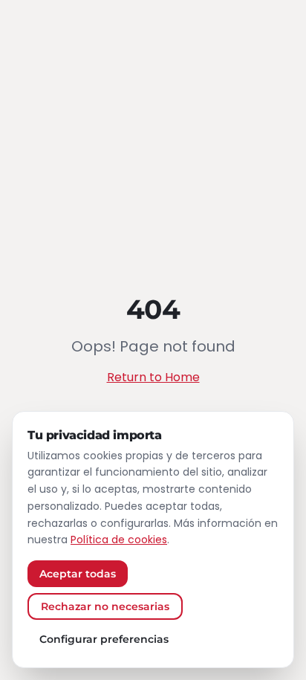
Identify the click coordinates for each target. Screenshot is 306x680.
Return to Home (153, 377)
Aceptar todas (77, 573)
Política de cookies (119, 539)
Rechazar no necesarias (105, 606)
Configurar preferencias (104, 639)
